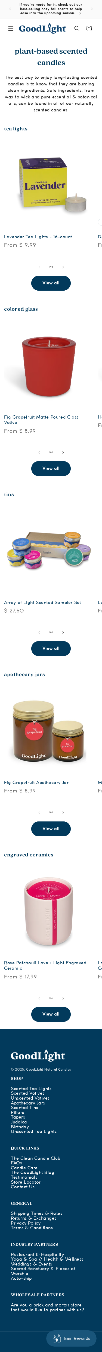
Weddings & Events (31, 1264)
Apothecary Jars (28, 1103)
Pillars (17, 1113)
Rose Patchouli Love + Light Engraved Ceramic (45, 966)
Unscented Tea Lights (34, 1132)
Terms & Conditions (32, 1228)
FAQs (16, 1163)
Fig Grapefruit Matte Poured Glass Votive (41, 420)
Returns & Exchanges (34, 1218)
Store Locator (26, 1182)
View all (51, 283)
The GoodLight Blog (32, 1173)
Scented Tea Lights (31, 1089)
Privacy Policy (26, 1223)
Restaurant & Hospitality (37, 1255)
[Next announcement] (92, 9)
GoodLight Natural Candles (48, 1069)
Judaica (19, 1122)
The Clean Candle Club (35, 1159)
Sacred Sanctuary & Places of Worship (43, 1271)
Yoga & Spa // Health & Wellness (47, 1259)
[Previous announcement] (10, 9)
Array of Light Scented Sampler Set (42, 603)
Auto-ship (21, 1279)
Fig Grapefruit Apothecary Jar (36, 783)
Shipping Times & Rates (36, 1214)
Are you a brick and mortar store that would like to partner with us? (47, 1307)
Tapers (18, 1117)
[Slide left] (39, 267)
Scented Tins (24, 1108)
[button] (11, 28)
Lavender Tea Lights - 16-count (38, 237)
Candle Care (24, 1168)
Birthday (20, 1127)
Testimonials (24, 1178)
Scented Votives (28, 1093)
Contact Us (23, 1187)
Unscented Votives (30, 1098)
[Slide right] (63, 267)
